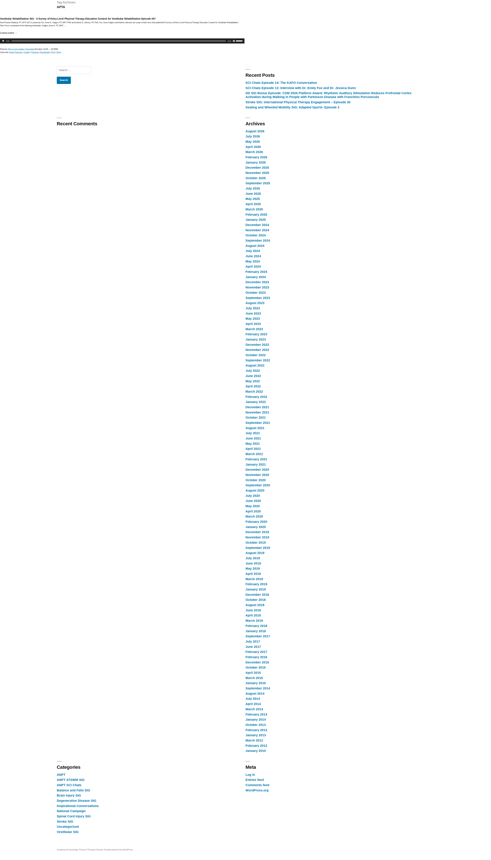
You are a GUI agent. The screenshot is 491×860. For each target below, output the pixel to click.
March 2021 (254, 454)
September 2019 (258, 548)
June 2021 (253, 438)
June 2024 (253, 256)
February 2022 (256, 397)
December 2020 (257, 469)
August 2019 (255, 553)
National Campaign (71, 811)
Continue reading (8, 33)
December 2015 (257, 662)
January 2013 (256, 735)
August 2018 (255, 605)
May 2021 (253, 443)
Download (30, 49)
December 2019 (257, 532)
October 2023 (256, 292)
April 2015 (253, 672)
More (59, 52)
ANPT (61, 774)
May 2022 (253, 381)
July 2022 (253, 370)
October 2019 (256, 542)
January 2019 (256, 589)
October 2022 (256, 355)
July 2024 (253, 251)
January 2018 (256, 631)
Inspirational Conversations (78, 806)
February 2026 (256, 157)
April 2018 (253, 615)
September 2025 (258, 183)
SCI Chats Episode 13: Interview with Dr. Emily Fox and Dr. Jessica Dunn (301, 88)
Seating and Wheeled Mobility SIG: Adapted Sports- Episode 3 (292, 107)
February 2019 (256, 584)
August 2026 (255, 131)
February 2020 (256, 521)
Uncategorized (68, 826)
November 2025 (257, 173)
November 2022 (257, 350)
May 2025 (253, 199)
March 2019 (254, 579)
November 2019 (257, 537)
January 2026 (256, 162)
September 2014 (258, 688)
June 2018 (253, 610)
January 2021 (256, 464)
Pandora (34, 52)
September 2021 (258, 422)
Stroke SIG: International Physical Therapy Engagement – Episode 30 (298, 102)
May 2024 (253, 261)
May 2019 (253, 568)
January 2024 (256, 277)
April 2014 (253, 704)
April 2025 (253, 204)
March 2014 (254, 709)
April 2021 (253, 448)
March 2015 (254, 678)
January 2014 (256, 719)
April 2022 (253, 386)
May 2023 (253, 318)
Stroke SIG (65, 821)
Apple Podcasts (16, 52)
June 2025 (253, 193)
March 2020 (254, 516)
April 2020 (253, 511)
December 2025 (257, 167)
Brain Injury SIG (69, 795)
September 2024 (258, 240)
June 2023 (253, 313)
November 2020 (257, 475)
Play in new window (16, 49)
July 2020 (253, 495)
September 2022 (258, 360)
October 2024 (256, 235)
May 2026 (253, 141)
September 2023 (258, 298)
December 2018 (257, 594)
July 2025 (253, 188)
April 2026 (253, 147)
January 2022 (256, 402)
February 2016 (256, 657)
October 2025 (256, 178)
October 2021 (256, 417)
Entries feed (255, 780)
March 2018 (254, 620)
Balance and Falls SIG (73, 790)
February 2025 (256, 214)
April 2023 (253, 324)
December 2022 (257, 344)
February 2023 (256, 334)
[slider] (239, 40)
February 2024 (256, 271)
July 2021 (253, 433)
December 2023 (257, 282)
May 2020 (253, 506)
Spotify (27, 52)
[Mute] (234, 41)
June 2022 (253, 376)
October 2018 (256, 599)
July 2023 (253, 308)
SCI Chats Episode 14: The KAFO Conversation (281, 82)
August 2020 (255, 490)
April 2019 (253, 574)
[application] (121, 41)
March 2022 (254, 391)
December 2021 (257, 407)
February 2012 (256, 745)
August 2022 (255, 365)
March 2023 (254, 329)
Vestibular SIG (68, 832)
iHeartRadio (45, 52)
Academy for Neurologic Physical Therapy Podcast (80, 850)
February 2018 (256, 626)
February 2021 (256, 459)
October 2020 (256, 480)
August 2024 (255, 246)
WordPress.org (257, 790)
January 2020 (256, 527)
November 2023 (257, 287)
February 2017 (256, 652)
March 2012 (254, 740)
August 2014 (255, 693)
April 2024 (253, 266)
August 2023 (255, 303)
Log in (250, 774)
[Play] (3, 41)
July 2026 (253, 136)
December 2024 (257, 225)
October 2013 (256, 725)
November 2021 (257, 412)
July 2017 (253, 641)
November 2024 (257, 230)
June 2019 (253, 563)
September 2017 (258, 636)
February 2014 (256, 714)
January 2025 (256, 219)
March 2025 (254, 209)
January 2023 (256, 339)
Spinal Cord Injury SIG (74, 816)
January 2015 (256, 683)
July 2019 (253, 558)
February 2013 (256, 730)
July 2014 (253, 698)
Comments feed (257, 785)
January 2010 (256, 750)
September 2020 (258, 485)
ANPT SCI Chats (69, 785)
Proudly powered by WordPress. (118, 850)
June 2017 (253, 646)
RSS (53, 52)
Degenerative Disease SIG (76, 800)
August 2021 (255, 428)
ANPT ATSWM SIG (71, 780)
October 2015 (256, 667)
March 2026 (254, 152)
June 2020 (253, 501)
